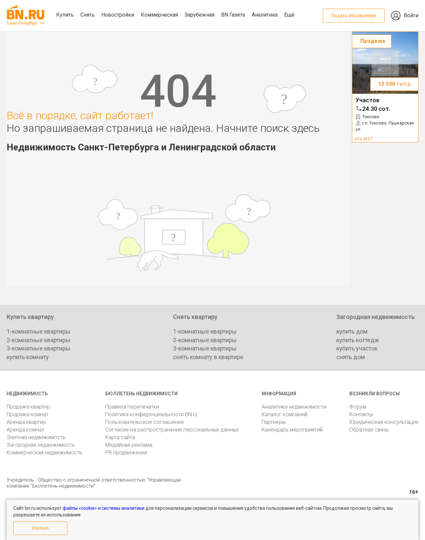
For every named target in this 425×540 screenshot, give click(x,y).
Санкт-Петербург (22, 23)
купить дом (352, 331)
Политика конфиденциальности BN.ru (151, 414)
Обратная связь (369, 429)
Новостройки (117, 15)
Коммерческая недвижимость (44, 452)
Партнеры (274, 422)
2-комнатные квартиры (38, 340)
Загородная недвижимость (41, 445)
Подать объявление (353, 15)
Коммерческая (159, 15)
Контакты (361, 414)
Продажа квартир (28, 407)
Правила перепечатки (132, 407)
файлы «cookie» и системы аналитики (103, 508)
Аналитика (265, 15)
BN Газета (233, 15)
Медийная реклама (128, 445)
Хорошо (40, 527)
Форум (357, 407)
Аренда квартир (26, 422)
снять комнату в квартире (208, 356)
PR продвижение (126, 452)
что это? (363, 138)
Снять (87, 15)
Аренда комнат (25, 429)
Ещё (289, 15)
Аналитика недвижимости (294, 407)
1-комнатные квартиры (38, 331)
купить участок (357, 348)
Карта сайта (120, 437)
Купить (65, 15)
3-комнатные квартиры (38, 348)
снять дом (350, 356)
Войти (411, 15)
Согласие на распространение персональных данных (172, 429)
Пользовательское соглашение (144, 422)
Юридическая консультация (383, 422)
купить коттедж (357, 340)
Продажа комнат (27, 414)
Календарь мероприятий (292, 429)
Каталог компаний (284, 414)
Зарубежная (199, 15)
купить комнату (28, 356)
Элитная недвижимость (36, 437)
